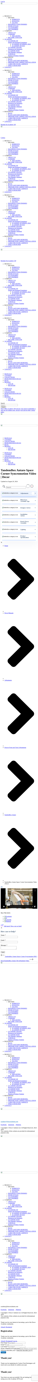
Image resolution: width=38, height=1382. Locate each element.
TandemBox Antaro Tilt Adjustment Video (16, 961)
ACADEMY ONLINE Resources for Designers (15, 48)
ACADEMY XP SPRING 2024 (21, 44)
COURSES (7, 375)
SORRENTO (16, 19)
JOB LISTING (16, 36)
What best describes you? (9, 1350)
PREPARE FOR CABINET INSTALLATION (22, 62)
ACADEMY (8, 39)
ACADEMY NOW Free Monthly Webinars (15, 51)
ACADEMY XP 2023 (18, 46)
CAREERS (11, 34)
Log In (3, 1)
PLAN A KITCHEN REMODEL (18, 60)
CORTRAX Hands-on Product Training (16, 54)
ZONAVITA (15, 21)
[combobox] (9, 405)
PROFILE (7, 382)
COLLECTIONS (9, 377)
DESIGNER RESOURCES (12, 379)
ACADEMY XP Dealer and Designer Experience (17, 41)
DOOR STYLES (13, 26)
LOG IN (10, 384)
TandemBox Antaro (10, 815)
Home (6, 546)
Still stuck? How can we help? (13, 926)
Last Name (4, 1346)
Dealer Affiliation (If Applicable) (10, 1348)
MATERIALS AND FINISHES (17, 24)
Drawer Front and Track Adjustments (15, 747)
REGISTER (11, 385)
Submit (3, 1352)
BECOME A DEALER (15, 37)
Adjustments (8, 680)
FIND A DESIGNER (14, 65)
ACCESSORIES (13, 27)
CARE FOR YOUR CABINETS (18, 64)
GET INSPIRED (13, 29)
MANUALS (8, 374)
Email (3, 1345)
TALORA (15, 22)
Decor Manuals (8, 613)
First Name (4, 1343)
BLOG (10, 59)
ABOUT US (12, 32)
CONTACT (8, 67)
